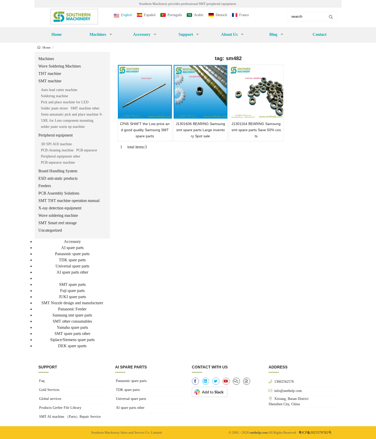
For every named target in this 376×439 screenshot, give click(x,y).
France (244, 15)
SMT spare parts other (72, 333)
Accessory (72, 241)
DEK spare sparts (72, 346)
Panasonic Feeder (72, 309)
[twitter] (215, 381)
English (126, 15)
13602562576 (284, 381)
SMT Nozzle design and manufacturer (72, 303)
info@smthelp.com (288, 390)
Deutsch (221, 15)
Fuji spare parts (72, 290)
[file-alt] (246, 381)
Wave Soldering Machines (59, 66)
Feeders (44, 186)
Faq (42, 381)
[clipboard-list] (236, 381)
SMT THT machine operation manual (68, 200)
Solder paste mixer (54, 108)
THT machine (49, 73)
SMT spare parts (72, 284)
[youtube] (226, 381)
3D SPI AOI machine (56, 144)
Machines (46, 59)
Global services (50, 399)
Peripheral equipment (55, 135)
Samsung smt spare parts (72, 315)
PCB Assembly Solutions (58, 193)
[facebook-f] (195, 381)
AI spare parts (72, 247)
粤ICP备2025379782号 (314, 432)
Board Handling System (57, 171)
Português (175, 15)
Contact (319, 34)
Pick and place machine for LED (65, 102)
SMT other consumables (72, 321)
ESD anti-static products (58, 178)
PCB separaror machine (58, 162)
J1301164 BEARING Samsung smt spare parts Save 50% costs (256, 130)
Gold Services (49, 390)
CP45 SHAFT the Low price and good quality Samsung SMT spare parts (145, 130)
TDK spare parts (72, 260)
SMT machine (49, 81)
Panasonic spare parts (72, 254)
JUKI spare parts (72, 297)
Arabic (199, 15)
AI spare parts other (72, 272)
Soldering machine (54, 96)
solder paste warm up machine (63, 127)
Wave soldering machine (58, 215)
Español (150, 15)
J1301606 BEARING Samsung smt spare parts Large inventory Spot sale (200, 130)
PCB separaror (86, 150)
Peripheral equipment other (60, 156)
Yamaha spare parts (72, 327)
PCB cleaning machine (57, 150)
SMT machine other (85, 108)
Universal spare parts (72, 266)
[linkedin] (205, 381)
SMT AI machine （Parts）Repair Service (70, 417)
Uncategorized (50, 230)
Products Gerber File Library (60, 408)
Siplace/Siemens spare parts (72, 339)
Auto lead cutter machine (59, 90)
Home (56, 34)
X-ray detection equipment (59, 208)
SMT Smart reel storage (57, 223)
